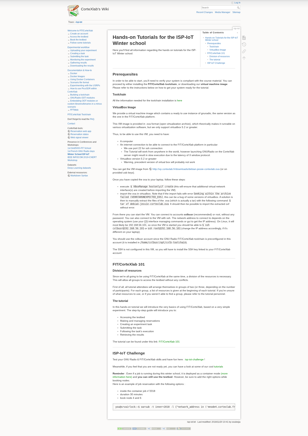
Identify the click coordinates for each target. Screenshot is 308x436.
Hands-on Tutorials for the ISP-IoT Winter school (221, 39)
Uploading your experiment (83, 50)
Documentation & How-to (80, 70)
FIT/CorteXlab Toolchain (79, 114)
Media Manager (222, 12)
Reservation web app (81, 131)
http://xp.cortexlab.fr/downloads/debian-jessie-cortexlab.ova (186, 169)
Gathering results (78, 62)
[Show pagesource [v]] (244, 37)
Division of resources (219, 56)
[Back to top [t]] (244, 58)
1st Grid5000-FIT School (79, 148)
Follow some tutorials (80, 42)
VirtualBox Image (217, 50)
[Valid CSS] (169, 428)
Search (238, 7)
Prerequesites (214, 43)
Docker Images (77, 76)
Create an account (79, 33)
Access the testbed (79, 36)
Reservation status (80, 134)
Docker (73, 73)
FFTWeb (74, 110)
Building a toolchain (79, 95)
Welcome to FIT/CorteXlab (80, 30)
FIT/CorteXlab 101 (216, 53)
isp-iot (79, 22)
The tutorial (214, 59)
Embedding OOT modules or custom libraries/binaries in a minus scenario (85, 104)
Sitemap (236, 12)
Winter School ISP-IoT (78, 154)
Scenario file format (79, 82)
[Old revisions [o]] (244, 44)
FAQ (92, 119)
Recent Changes (204, 12)
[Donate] (124, 428)
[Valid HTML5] (154, 428)
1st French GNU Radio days (81, 151)
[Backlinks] (244, 51)
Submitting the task (79, 56)
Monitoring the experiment (83, 59)
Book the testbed (78, 39)
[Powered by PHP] (139, 428)
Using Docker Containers (82, 79)
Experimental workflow (78, 47)
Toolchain (214, 46)
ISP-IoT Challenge (216, 63)
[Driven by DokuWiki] (183, 428)
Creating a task (77, 53)
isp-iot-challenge (194, 359)
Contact (71, 123)
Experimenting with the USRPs (85, 85)
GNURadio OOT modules (82, 98)
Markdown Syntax (79, 175)
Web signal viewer (79, 137)
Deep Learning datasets (79, 168)
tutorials (218, 366)
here (179, 100)
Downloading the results (82, 65)
